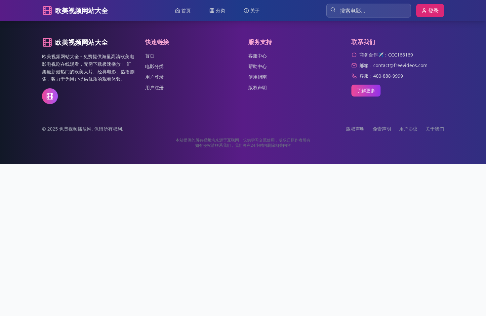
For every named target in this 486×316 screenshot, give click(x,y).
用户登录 (154, 77)
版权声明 (257, 87)
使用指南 (257, 77)
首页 (149, 56)
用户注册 (154, 87)
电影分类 (154, 66)
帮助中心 (257, 66)
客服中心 (257, 56)
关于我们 (434, 129)
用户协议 (408, 129)
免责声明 (382, 129)
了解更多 (366, 90)
